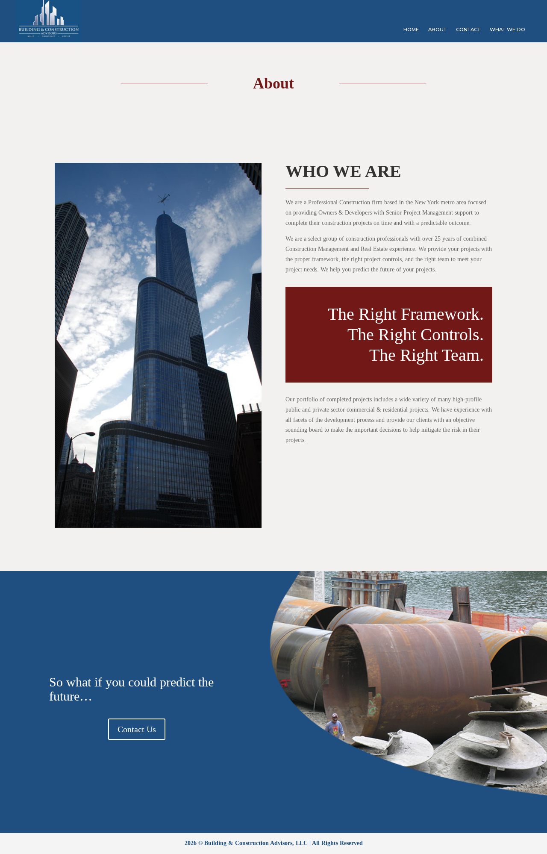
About (437, 29)
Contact (468, 29)
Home (411, 29)
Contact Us (137, 729)
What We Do (507, 29)
